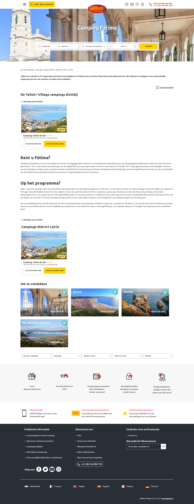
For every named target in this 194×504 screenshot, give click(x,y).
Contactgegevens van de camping (40, 435)
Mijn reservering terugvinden (89, 458)
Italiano (129, 486)
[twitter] (45, 469)
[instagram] (58, 469)
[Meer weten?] (44, 302)
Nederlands (35, 486)
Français (57, 486)
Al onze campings (30, 356)
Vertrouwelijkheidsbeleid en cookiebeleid (44, 458)
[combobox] (93, 46)
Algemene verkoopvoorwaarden (40, 441)
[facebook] (38, 469)
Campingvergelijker (34, 446)
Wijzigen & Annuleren (86, 446)
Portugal (73, 163)
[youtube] (52, 469)
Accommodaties (33, 144)
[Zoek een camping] (42, 4)
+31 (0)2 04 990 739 (91, 464)
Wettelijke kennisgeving (36, 452)
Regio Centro (89, 356)
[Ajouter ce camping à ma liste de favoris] (63, 108)
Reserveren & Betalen (86, 441)
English (81, 486)
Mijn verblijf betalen (86, 452)
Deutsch (154, 486)
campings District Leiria (40, 227)
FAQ (79, 435)
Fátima (148, 356)
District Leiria (120, 356)
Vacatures (132, 435)
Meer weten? (57, 311)
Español (105, 486)
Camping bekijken (55, 144)
